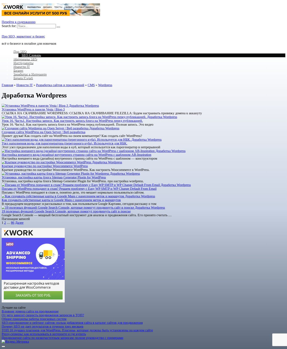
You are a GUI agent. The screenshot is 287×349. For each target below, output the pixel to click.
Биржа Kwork (23, 78)
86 (12, 222)
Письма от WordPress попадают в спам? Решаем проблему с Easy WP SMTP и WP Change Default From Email (79, 188)
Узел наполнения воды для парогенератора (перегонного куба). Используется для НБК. (64, 143)
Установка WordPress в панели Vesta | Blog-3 (33, 109)
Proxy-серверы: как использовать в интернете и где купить (44, 334)
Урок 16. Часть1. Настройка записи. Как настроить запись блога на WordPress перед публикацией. (72, 120)
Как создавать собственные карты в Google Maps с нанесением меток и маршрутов (61, 200)
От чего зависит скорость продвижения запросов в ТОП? (43, 315)
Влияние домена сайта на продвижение (30, 311)
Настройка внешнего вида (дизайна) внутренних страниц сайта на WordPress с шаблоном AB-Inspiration (76, 154)
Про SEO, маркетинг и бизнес (23, 36)
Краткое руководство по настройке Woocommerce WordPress (45, 166)
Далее (19, 222)
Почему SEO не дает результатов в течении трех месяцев (42, 326)
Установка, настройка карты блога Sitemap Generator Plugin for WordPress (54, 177)
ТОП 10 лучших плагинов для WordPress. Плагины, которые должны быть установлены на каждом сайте (77, 330)
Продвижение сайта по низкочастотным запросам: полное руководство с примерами (62, 338)
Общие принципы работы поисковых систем (34, 319)
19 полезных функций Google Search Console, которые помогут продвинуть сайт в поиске (66, 211)
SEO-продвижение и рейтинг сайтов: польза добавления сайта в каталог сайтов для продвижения (72, 322)
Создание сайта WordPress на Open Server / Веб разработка (43, 132)
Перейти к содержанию (19, 22)
